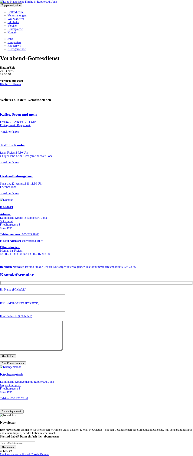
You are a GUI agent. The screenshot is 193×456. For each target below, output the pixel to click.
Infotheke (13, 22)
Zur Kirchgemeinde (12, 411)
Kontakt (12, 32)
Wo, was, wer (16, 18)
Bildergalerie (15, 29)
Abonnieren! (8, 447)
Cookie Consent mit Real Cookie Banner (24, 454)
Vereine (12, 25)
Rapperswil (14, 45)
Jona (10, 38)
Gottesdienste (16, 12)
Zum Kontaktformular (13, 363)
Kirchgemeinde (17, 49)
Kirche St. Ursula (10, 84)
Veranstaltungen (17, 15)
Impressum (20, 450)
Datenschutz (36, 450)
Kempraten (14, 42)
